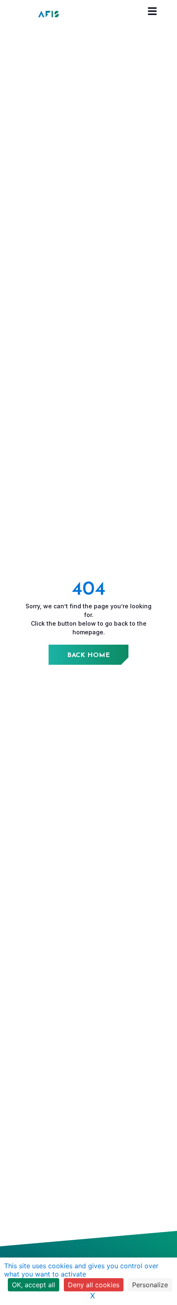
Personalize (150, 1285)
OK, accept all (33, 1285)
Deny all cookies (93, 1285)
